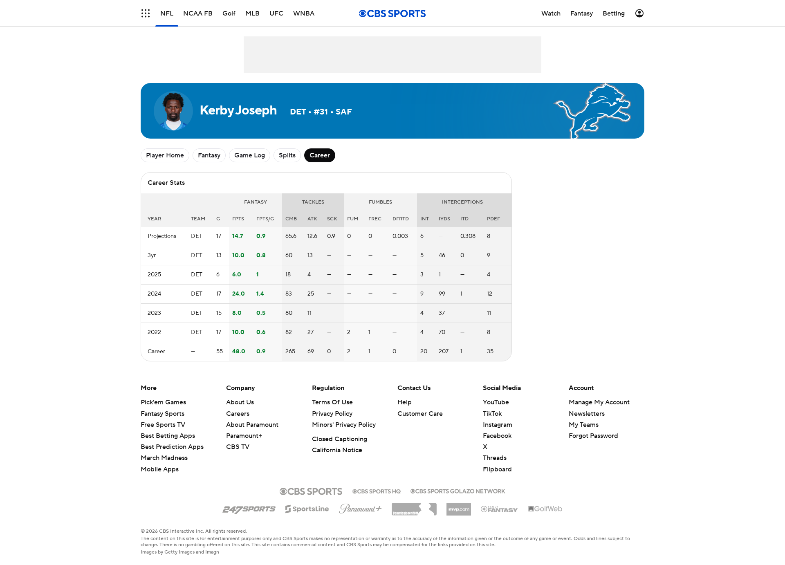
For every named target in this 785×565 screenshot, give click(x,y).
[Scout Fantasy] (499, 508)
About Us (240, 402)
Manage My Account (599, 402)
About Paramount (252, 425)
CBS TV (237, 447)
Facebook (497, 436)
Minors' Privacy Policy (344, 425)
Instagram (497, 425)
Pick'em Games (163, 402)
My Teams (584, 425)
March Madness (164, 458)
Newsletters (587, 414)
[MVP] (458, 506)
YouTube (496, 402)
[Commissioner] (414, 506)
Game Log (249, 155)
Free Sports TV (163, 425)
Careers (237, 414)
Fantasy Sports (162, 414)
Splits (287, 155)
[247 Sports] (249, 507)
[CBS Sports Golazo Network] (457, 490)
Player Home (165, 155)
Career (320, 155)
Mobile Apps (160, 469)
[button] (145, 13)
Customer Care (420, 414)
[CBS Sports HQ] (376, 491)
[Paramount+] (360, 507)
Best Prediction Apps (172, 447)
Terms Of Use (332, 402)
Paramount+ (244, 436)
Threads (495, 458)
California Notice (337, 450)
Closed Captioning (339, 439)
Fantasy (209, 155)
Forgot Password (593, 436)
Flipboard (497, 469)
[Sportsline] (307, 508)
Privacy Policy (332, 414)
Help (404, 402)
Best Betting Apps (168, 436)
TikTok (492, 414)
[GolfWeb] (545, 509)
